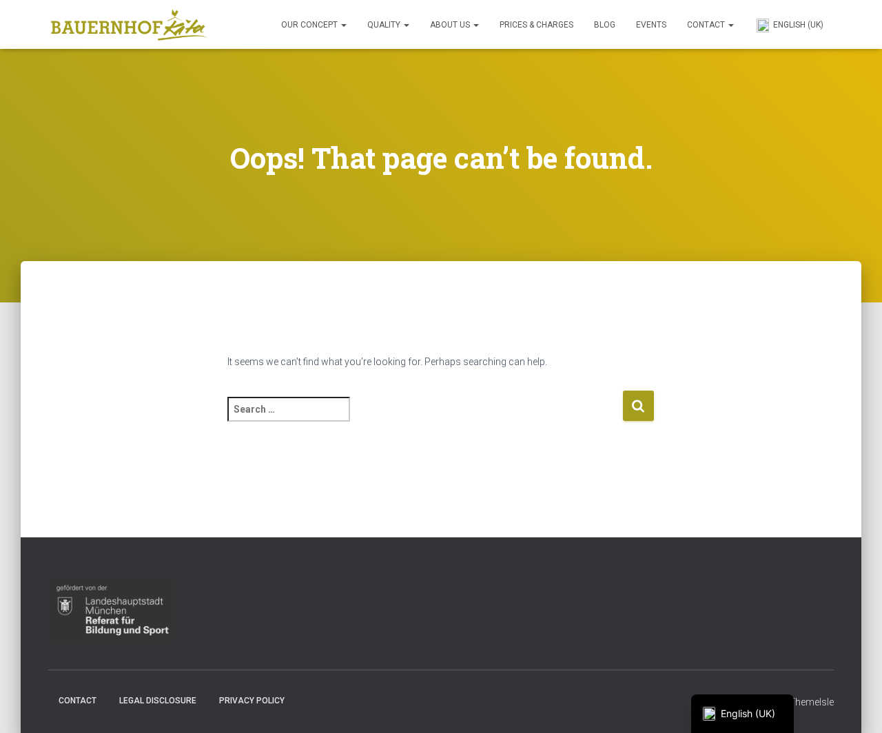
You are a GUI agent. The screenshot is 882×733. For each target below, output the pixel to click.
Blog (604, 25)
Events (651, 25)
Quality (384, 25)
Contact (707, 25)
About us (451, 25)
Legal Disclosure (157, 700)
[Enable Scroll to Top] (854, 705)
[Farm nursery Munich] (129, 25)
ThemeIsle (811, 702)
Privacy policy (252, 700)
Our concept (310, 25)
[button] (343, 25)
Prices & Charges (536, 25)
